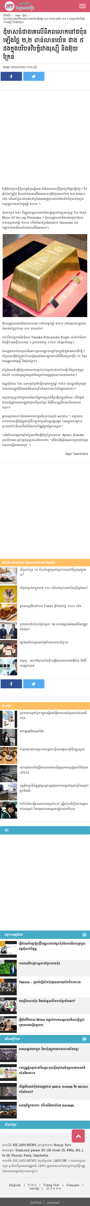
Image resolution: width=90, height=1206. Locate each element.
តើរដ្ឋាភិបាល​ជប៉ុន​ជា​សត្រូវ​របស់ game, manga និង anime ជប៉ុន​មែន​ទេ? (53, 1089)
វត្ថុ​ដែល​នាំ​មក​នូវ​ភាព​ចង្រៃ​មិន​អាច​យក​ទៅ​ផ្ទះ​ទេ (44, 642)
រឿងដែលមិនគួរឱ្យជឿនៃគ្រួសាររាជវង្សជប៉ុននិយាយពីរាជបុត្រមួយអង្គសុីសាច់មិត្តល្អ (52, 946)
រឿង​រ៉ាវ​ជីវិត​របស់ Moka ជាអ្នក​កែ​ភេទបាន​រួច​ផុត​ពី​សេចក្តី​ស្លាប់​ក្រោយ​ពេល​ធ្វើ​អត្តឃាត (52, 1022)
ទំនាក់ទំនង (35, 1202)
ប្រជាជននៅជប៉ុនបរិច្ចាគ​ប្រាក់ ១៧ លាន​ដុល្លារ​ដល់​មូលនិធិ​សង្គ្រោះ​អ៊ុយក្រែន (54, 627)
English (15, 1185)
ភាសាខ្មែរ (34, 1188)
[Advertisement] (45, 137)
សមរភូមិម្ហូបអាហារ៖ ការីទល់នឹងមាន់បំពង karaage (46, 1105)
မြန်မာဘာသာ (53, 1188)
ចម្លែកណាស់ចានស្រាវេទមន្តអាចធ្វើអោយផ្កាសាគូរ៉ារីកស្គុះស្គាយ (52, 749)
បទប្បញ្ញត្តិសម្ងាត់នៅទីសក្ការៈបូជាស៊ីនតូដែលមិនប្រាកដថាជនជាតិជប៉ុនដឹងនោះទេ (52, 1070)
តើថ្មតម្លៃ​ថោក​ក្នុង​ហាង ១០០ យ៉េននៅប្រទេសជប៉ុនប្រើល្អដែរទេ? (54, 588)
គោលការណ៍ (53, 1202)
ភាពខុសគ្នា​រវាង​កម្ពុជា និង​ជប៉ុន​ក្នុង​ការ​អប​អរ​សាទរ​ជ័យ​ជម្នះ (49, 1049)
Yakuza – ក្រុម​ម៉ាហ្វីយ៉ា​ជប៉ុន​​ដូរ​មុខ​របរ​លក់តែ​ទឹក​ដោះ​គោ (50, 982)
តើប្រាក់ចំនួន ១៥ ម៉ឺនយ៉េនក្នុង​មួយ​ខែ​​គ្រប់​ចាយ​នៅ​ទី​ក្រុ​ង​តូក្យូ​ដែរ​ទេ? (53, 572)
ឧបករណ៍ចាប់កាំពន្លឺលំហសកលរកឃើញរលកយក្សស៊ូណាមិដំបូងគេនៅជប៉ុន (54, 770)
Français (72, 1185)
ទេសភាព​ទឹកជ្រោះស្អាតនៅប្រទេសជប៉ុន (39, 963)
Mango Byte (62, 1145)
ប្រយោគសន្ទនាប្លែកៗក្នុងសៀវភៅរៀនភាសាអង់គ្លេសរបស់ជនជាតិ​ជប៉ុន (53, 715)
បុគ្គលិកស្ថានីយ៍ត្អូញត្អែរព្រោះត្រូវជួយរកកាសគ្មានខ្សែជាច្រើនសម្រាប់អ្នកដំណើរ (54, 788)
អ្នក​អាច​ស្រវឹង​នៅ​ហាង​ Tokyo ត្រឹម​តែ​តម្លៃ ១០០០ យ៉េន (50, 606)
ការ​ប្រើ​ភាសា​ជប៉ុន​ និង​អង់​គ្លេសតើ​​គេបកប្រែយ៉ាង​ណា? (47, 1001)
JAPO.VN (60, 1160)
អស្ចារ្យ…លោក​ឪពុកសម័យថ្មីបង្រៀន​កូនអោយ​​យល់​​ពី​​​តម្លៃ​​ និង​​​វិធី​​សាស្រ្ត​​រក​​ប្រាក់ (53, 663)
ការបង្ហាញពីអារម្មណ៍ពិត (32, 731)
